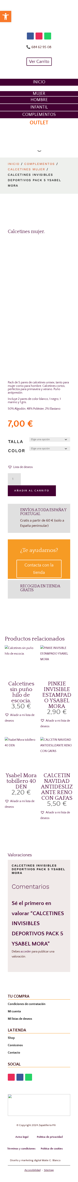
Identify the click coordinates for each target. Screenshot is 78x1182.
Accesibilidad (32, 1170)
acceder (26, 951)
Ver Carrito (39, 61)
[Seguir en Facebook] (30, 36)
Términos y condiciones (21, 1148)
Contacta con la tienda (39, 569)
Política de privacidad (50, 1136)
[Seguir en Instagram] (39, 36)
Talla (15, 441)
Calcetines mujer (26, 169)
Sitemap (49, 1170)
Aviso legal (21, 1136)
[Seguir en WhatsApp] (47, 36)
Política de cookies (52, 1148)
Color (16, 450)
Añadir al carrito (31, 490)
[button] (20, 467)
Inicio (14, 164)
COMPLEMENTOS (39, 164)
